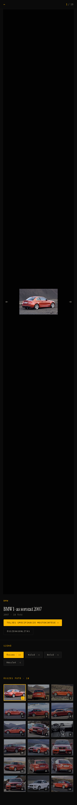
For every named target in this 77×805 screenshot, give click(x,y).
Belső (53, 655)
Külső (34, 655)
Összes (14, 655)
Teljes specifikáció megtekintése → (33, 623)
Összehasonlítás (18, 631)
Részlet (14, 662)
